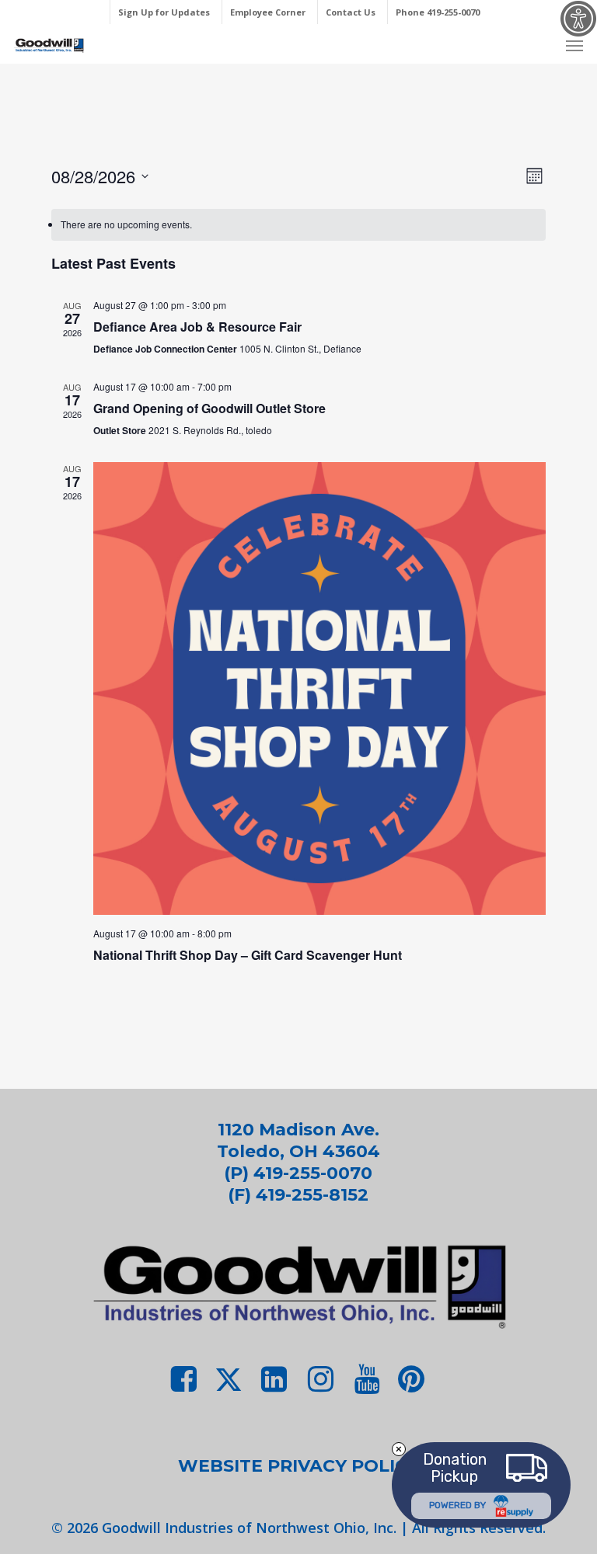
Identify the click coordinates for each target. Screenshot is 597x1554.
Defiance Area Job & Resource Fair (197, 326)
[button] (574, 45)
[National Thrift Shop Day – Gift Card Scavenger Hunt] (319, 688)
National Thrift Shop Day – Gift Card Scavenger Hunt (247, 955)
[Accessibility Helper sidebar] (578, 18)
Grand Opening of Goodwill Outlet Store (209, 408)
